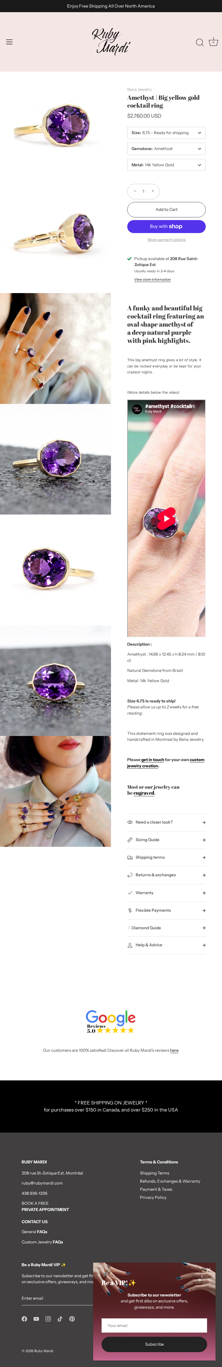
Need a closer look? (154, 822)
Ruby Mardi (43, 1351)
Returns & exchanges (155, 874)
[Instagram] (48, 1318)
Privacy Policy (153, 1197)
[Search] (200, 43)
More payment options (166, 239)
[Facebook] (24, 1318)
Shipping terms (150, 857)
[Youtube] (36, 1318)
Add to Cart (167, 209)
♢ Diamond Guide (144, 927)
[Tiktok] (60, 1318)
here (174, 1050)
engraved (143, 792)
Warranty (144, 892)
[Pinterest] (72, 1318)
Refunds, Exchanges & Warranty (170, 1181)
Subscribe (154, 1344)
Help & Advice (148, 944)
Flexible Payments (153, 910)
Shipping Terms (154, 1173)
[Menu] (9, 42)
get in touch (152, 759)
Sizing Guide (147, 839)
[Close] (208, 1270)
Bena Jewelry (139, 89)
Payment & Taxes (156, 1189)
